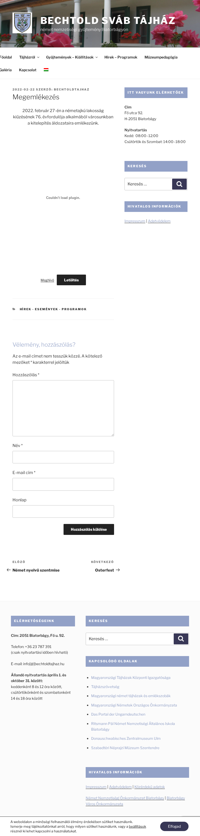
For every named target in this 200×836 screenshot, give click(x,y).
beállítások (137, 826)
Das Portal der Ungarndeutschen (118, 714)
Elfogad (174, 826)
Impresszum (134, 221)
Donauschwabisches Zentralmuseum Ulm (126, 738)
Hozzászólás (25, 374)
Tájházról (27, 57)
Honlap (19, 499)
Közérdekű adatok (149, 787)
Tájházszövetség (105, 686)
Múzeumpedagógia (161, 57)
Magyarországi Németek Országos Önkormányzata (134, 705)
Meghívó (47, 280)
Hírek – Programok (120, 57)
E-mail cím (23, 472)
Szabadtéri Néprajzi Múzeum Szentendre (125, 748)
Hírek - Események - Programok (53, 309)
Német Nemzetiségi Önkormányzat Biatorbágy (125, 798)
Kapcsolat (27, 70)
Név (17, 445)
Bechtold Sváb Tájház (108, 20)
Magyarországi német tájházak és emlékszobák (131, 696)
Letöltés (71, 280)
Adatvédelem (159, 221)
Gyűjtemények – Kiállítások (69, 57)
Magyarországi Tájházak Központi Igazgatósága (131, 677)
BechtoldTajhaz (72, 89)
